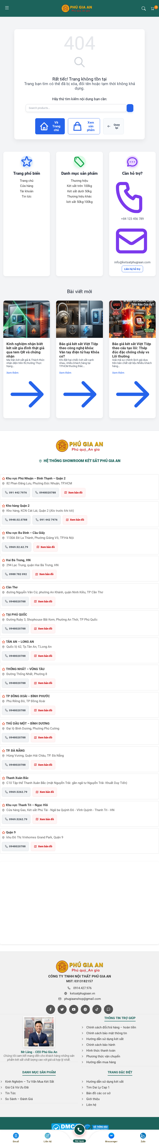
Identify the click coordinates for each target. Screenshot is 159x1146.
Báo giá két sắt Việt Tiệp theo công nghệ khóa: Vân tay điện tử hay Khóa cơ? (79, 350)
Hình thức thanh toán (100, 1050)
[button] (144, 8)
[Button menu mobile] (7, 8)
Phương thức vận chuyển (103, 1056)
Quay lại (117, 126)
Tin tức (26, 196)
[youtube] (73, 1009)
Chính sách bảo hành (100, 1045)
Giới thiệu (93, 1099)
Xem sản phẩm (91, 126)
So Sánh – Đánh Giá (19, 1099)
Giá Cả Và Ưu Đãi (17, 1087)
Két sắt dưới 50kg (79, 191)
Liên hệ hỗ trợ (132, 269)
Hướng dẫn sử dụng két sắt (105, 1039)
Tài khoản (26, 191)
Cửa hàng (26, 186)
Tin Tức (10, 1093)
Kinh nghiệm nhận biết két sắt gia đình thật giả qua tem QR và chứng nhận (25, 350)
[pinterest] (85, 1009)
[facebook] (50, 1009)
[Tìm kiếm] (130, 108)
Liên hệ (91, 1105)
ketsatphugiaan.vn (82, 993)
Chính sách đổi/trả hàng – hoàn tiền (111, 1027)
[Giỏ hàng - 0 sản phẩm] (152, 8)
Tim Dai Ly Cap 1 (98, 1087)
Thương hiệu (79, 181)
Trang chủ (26, 181)
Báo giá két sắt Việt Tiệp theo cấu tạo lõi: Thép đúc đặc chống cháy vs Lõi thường (131, 350)
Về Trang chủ (56, 126)
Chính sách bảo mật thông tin (106, 1033)
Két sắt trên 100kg (79, 186)
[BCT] (66, 1128)
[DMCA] (96, 1128)
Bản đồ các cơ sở (98, 1093)
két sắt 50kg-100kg (79, 202)
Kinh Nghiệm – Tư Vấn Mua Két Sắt (29, 1081)
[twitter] (62, 1009)
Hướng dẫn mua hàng (101, 1062)
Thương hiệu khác (79, 196)
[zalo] (108, 1009)
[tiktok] (96, 1009)
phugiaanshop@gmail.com (82, 999)
